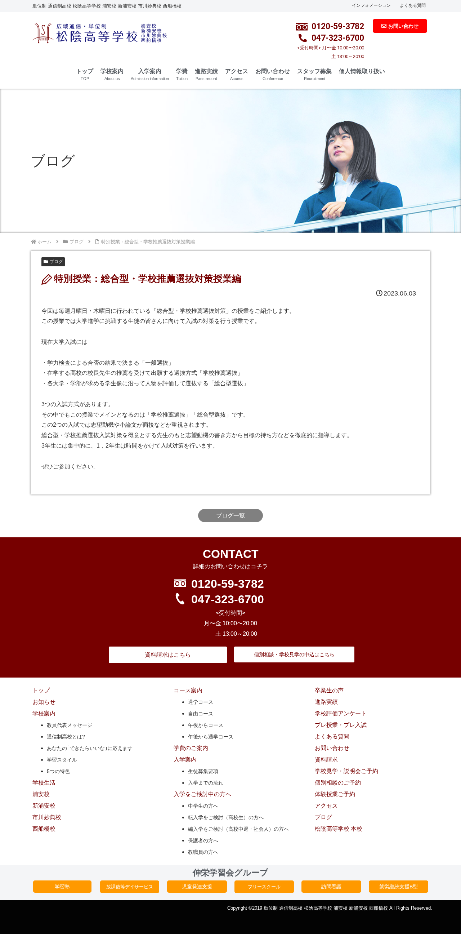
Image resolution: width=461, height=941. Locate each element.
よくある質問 (413, 5)
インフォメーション (371, 5)
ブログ (56, 261)
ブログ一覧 (230, 515)
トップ (84, 74)
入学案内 (150, 74)
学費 (182, 74)
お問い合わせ (272, 74)
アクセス (236, 74)
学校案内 (112, 74)
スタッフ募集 (314, 74)
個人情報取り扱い (362, 71)
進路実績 (206, 74)
